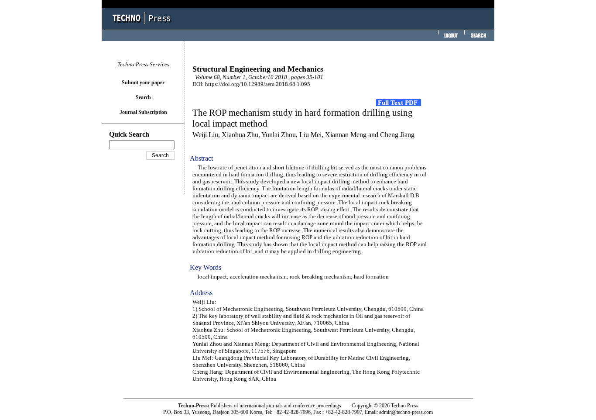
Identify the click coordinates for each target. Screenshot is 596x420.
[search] (478, 38)
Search (143, 97)
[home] (143, 25)
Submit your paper (143, 82)
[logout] (450, 38)
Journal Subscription (143, 112)
